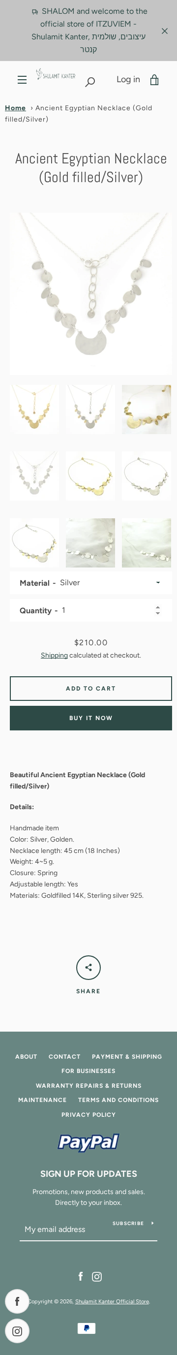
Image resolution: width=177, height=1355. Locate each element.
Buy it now (91, 718)
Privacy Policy (88, 1114)
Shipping (54, 655)
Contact (65, 1056)
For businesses (88, 1071)
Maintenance (42, 1100)
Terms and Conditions (118, 1100)
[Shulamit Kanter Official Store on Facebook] (81, 1276)
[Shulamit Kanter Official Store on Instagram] (97, 1276)
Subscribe (128, 1223)
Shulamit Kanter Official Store (112, 1301)
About (26, 1056)
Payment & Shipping (127, 1056)
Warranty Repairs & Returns (89, 1085)
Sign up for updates (88, 1173)
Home (15, 108)
